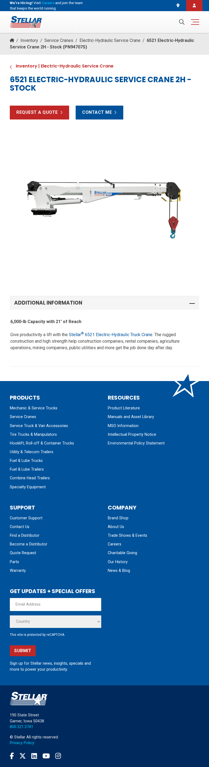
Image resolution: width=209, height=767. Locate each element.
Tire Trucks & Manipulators (33, 434)
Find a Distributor (24, 535)
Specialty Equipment (28, 487)
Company (122, 507)
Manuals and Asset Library (131, 417)
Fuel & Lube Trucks (26, 460)
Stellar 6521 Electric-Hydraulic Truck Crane (110, 334)
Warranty (18, 570)
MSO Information (123, 426)
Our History (118, 562)
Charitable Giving (122, 553)
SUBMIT (22, 650)
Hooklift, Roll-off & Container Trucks (42, 443)
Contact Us (19, 526)
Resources (124, 397)
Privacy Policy (22, 743)
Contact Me (97, 112)
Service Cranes (58, 40)
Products (25, 397)
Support (22, 507)
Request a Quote (37, 112)
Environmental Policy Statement (136, 443)
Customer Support (26, 518)
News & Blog (119, 570)
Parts (14, 562)
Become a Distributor (28, 544)
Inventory (29, 40)
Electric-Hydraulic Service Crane (109, 40)
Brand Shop (118, 518)
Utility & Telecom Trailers (31, 452)
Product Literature (124, 408)
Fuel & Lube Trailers (27, 469)
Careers (48, 3)
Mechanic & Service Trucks (33, 408)
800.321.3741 (21, 727)
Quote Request (23, 553)
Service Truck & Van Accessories (39, 426)
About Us (116, 526)
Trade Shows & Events (127, 535)
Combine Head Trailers (30, 478)
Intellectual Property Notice (132, 434)
